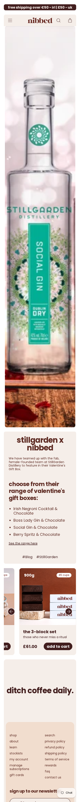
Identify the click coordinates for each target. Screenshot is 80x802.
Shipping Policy (56, 753)
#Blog (27, 556)
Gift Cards (17, 775)
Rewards (51, 765)
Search (50, 735)
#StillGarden (47, 556)
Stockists (16, 753)
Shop (13, 735)
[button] (58, 20)
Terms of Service (57, 759)
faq (47, 771)
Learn (13, 747)
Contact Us (53, 777)
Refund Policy (54, 747)
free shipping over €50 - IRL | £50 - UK (40, 7)
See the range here (23, 543)
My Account (19, 759)
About (14, 741)
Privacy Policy (55, 741)
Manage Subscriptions (19, 767)
